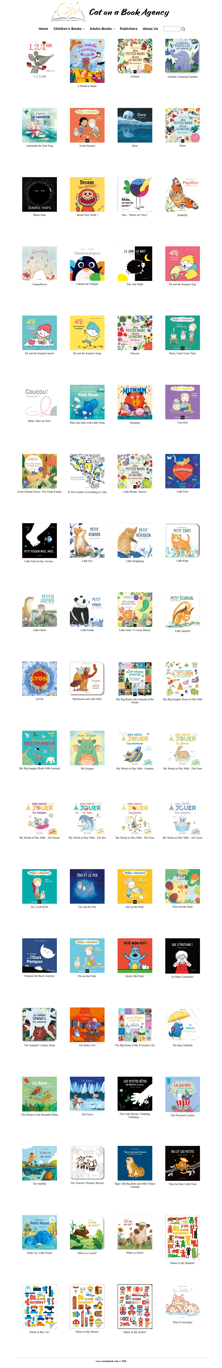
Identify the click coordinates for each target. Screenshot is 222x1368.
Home (43, 29)
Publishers (129, 29)
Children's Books (68, 29)
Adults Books (101, 29)
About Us (150, 29)
